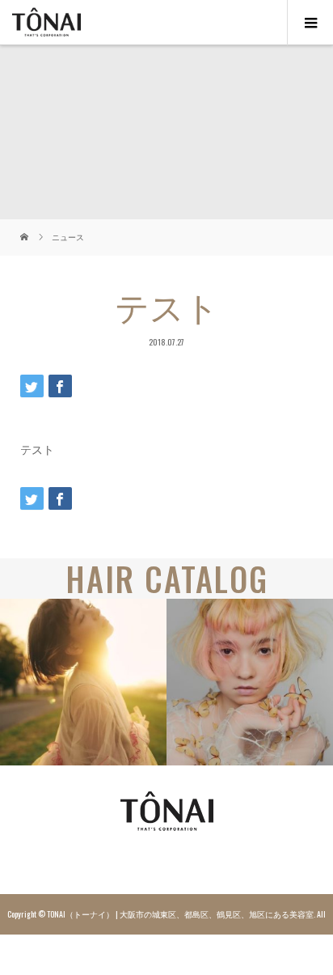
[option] (83, 682)
